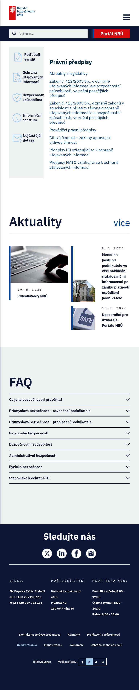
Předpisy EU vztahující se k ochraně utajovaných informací (81, 152)
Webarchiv (76, 645)
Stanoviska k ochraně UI (29, 477)
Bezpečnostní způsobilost (30, 444)
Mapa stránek (53, 645)
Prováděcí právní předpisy (72, 129)
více (122, 222)
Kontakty (74, 634)
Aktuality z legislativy (68, 73)
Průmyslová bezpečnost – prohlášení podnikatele (50, 421)
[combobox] (48, 33)
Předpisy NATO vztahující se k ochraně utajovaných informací (84, 165)
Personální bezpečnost (28, 433)
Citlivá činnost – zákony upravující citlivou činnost (80, 140)
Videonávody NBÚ (32, 296)
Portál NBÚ (111, 34)
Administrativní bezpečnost (32, 455)
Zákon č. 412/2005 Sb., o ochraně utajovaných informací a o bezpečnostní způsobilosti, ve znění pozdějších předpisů (85, 88)
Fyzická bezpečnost (25, 466)
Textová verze (42, 661)
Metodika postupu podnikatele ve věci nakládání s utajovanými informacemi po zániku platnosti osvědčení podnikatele (115, 276)
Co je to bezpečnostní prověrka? (35, 399)
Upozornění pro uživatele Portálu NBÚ (115, 320)
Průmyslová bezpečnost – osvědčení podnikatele (49, 410)
